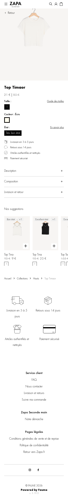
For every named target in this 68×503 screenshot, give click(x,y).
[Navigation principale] (6, 4)
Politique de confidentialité (34, 445)
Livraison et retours (34, 393)
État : (7, 127)
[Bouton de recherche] (50, 4)
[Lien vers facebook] (38, 470)
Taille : (7, 101)
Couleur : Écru (12, 114)
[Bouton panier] (61, 4)
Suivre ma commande (34, 399)
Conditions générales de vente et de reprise (34, 438)
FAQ (34, 379)
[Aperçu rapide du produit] (25, 246)
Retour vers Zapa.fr (34, 452)
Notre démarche (34, 419)
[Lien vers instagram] (30, 470)
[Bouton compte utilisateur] (56, 4)
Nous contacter (34, 386)
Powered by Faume (34, 490)
